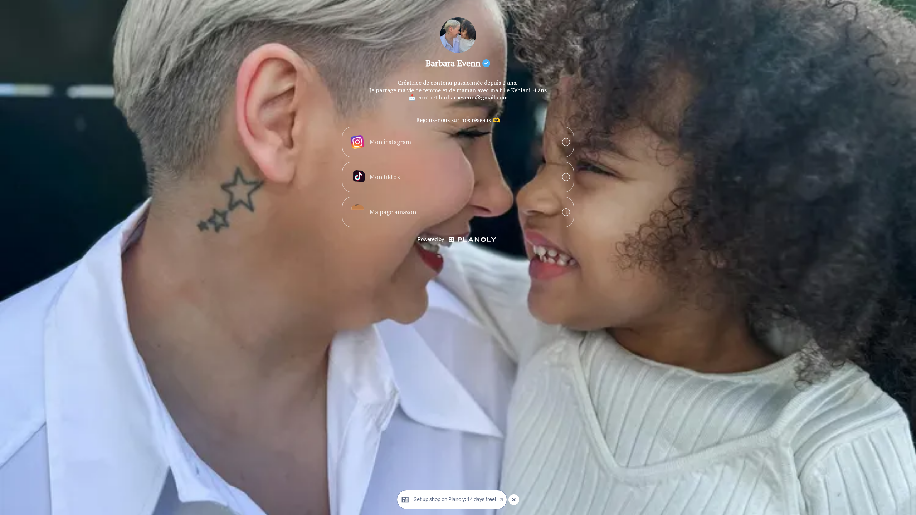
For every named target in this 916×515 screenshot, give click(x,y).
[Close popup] (513, 499)
